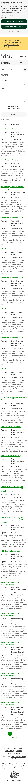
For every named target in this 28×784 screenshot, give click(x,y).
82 (18, 734)
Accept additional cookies (14, 21)
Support (21, 748)
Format (3, 97)
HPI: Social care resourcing (11, 456)
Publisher (4, 80)
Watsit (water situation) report (12, 218)
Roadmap (6, 748)
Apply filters (14, 114)
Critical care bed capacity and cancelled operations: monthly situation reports (12, 489)
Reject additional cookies (14, 27)
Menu (22, 56)
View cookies (14, 31)
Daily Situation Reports (9, 129)
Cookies (19, 751)
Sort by (4, 124)
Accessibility (9, 751)
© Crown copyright (14, 780)
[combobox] (14, 84)
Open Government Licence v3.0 (14, 766)
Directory (5, 63)
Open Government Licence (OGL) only (13, 107)
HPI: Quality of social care (10, 551)
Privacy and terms (13, 753)
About (14, 748)
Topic (3, 89)
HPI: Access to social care (11, 427)
